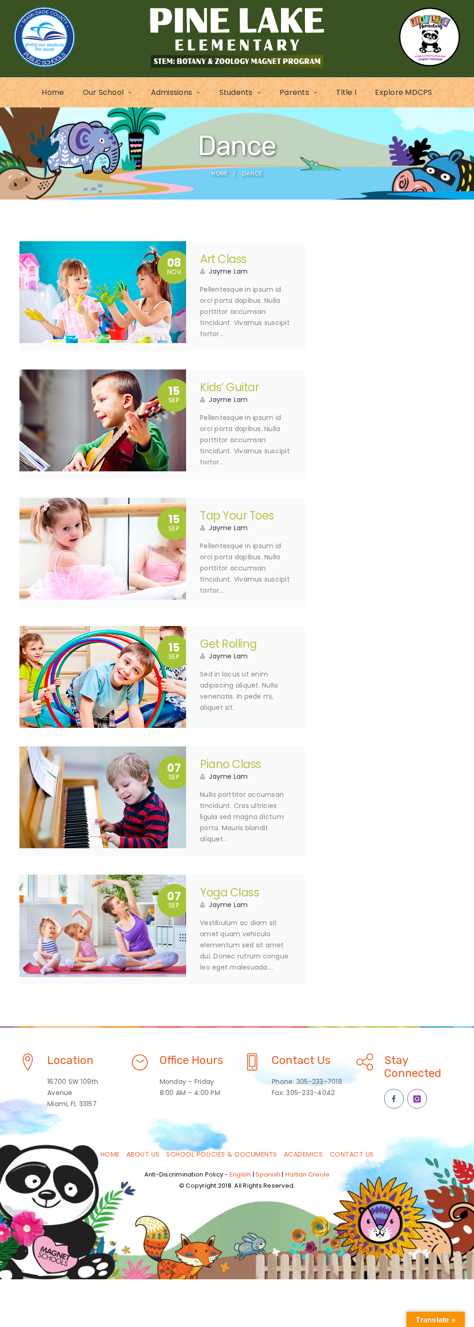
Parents (294, 92)
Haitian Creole (307, 1174)
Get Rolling (228, 643)
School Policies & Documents (221, 1154)
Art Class (223, 259)
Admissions (172, 92)
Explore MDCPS (403, 92)
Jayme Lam (228, 271)
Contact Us (352, 1154)
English (240, 1174)
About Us (143, 1154)
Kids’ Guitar (229, 387)
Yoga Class (229, 892)
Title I (346, 92)
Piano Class (230, 764)
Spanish (268, 1174)
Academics (303, 1154)
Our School (103, 92)
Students (236, 92)
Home (53, 92)
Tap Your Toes (237, 515)
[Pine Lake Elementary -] (237, 37)
